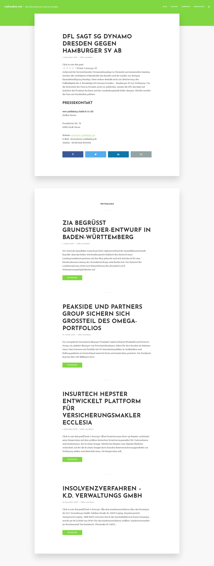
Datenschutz (199, 6)
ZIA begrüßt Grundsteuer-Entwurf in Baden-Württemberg (106, 230)
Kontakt (174, 6)
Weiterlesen (72, 277)
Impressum (186, 6)
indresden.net (13, 6)
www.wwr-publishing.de (83, 135)
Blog (165, 6)
